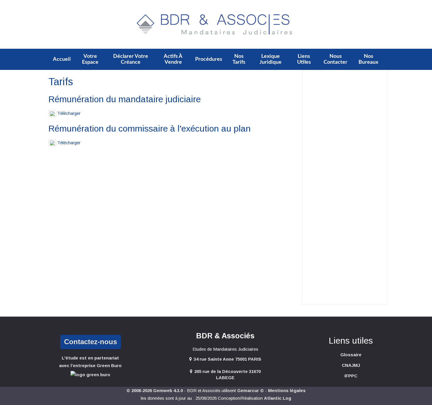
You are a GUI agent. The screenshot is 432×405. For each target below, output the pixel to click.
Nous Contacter (335, 59)
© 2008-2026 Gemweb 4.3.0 (154, 390)
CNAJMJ (351, 365)
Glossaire (350, 354)
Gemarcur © (250, 390)
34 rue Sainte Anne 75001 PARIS (227, 359)
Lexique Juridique (270, 59)
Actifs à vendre (173, 59)
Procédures (208, 59)
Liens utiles (304, 59)
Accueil (62, 59)
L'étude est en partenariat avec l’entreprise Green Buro (90, 361)
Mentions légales (287, 390)
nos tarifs (238, 59)
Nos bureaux (368, 59)
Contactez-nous (90, 342)
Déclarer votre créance (130, 59)
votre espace (90, 59)
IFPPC (350, 375)
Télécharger (68, 113)
